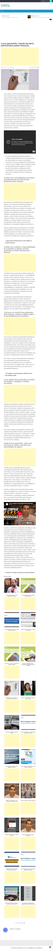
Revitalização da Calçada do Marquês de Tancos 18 (42, 17)
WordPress (20, 948)
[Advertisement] (26, 31)
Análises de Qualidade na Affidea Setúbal (10, 17)
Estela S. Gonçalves (15, 929)
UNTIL (5, 5)
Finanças (12, 67)
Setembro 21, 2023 (5, 67)
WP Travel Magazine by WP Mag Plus (33, 948)
